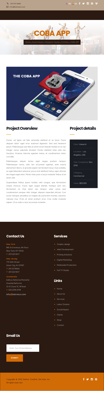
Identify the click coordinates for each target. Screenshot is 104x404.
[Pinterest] (92, 3)
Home (27, 42)
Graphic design (63, 244)
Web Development (65, 249)
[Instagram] (88, 3)
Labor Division (63, 304)
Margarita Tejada (52, 42)
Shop (59, 320)
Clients (60, 315)
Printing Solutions (64, 254)
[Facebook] (79, 3)
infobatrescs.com (16, 294)
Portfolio (64, 42)
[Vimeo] (96, 3)
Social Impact (37, 42)
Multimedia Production (66, 265)
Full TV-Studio (63, 270)
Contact (60, 325)
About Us (61, 294)
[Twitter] (83, 3)
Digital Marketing (64, 260)
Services (61, 299)
